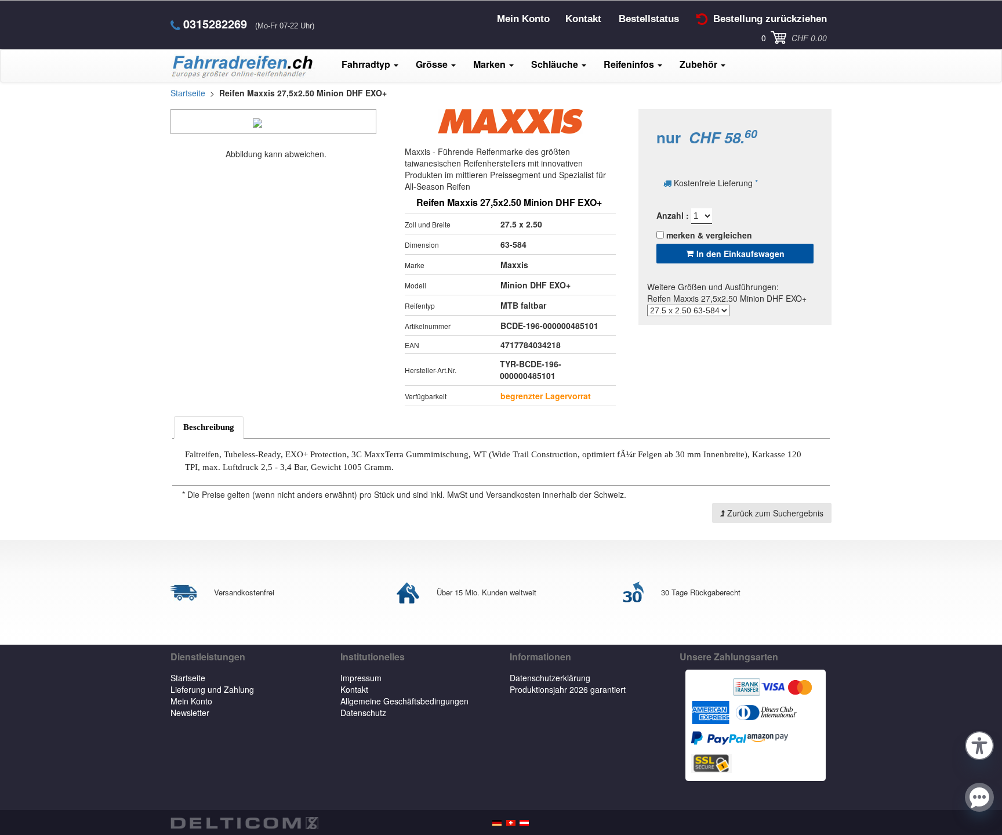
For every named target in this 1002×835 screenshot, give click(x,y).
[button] (979, 743)
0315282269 (215, 24)
